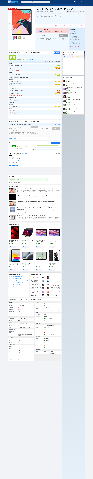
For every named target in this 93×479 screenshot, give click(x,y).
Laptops (37, 4)
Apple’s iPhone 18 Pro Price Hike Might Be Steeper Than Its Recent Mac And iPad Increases (38, 188)
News (10, 4)
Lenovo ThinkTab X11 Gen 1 (27, 241)
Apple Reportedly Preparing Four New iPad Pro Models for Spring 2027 (33, 195)
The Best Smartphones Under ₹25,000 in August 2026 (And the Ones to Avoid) (35, 215)
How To (20, 4)
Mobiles (26, 4)
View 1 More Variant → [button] (13, 130)
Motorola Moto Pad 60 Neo (71, 111)
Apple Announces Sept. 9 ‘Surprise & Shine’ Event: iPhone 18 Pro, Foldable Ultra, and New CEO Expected (37, 208)
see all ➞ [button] (29, 58)
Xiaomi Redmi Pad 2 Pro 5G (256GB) (14, 241)
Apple (82, 11)
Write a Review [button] (55, 142)
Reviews (15, 4)
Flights (80, 4)
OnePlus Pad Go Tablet (40, 263)
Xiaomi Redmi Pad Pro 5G (54, 241)
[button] (34, 117)
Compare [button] (56, 52)
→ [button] (15, 138)
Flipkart (25, 153)
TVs (42, 4)
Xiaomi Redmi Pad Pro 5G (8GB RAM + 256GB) (41, 241)
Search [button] (62, 35)
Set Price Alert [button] (56, 124)
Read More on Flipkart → (14, 160)
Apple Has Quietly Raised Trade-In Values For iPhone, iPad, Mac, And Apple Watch (36, 201)
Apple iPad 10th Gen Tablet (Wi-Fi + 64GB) (14, 264)
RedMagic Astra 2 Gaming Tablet (52, 264)
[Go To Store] (12, 128)
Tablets (31, 4)
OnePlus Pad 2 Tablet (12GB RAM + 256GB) (27, 264)
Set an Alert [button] (40, 31)
